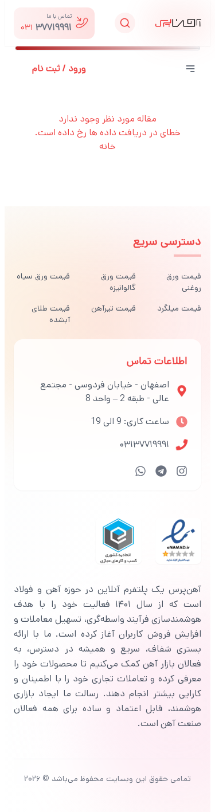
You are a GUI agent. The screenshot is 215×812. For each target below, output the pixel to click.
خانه (107, 146)
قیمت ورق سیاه (43, 276)
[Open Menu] (190, 69)
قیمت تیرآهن (113, 308)
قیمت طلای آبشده (51, 314)
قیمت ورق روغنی (183, 281)
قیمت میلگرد (179, 308)
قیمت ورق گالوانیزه (118, 281)
